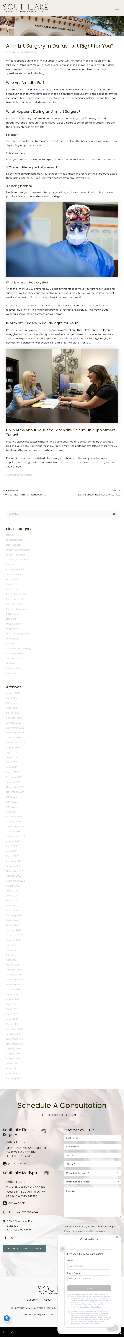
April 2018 (11, 1073)
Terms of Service (90, 1231)
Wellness (11, 673)
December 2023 (15, 826)
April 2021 (11, 959)
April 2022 (12, 905)
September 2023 (15, 836)
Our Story (32, 1299)
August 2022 (13, 885)
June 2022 (12, 895)
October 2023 (13, 831)
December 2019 (15, 1039)
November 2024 (15, 792)
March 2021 (12, 964)
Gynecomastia (14, 574)
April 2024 (12, 811)
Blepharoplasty (14, 540)
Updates (11, 663)
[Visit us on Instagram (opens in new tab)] (11, 1237)
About (48, 1299)
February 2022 (14, 915)
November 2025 (15, 732)
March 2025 (12, 772)
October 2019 (13, 1048)
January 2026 (13, 722)
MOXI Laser (12, 614)
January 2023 (13, 866)
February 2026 (14, 717)
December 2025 (15, 727)
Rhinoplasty (12, 638)
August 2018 (13, 1058)
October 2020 (14, 989)
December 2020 (15, 979)
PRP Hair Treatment (17, 633)
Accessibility (48, 1314)
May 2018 (11, 1068)
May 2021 (11, 955)
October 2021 (13, 930)
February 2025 (14, 777)
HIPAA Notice (32, 1314)
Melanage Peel (14, 599)
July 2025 (11, 752)
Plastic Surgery (14, 623)
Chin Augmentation (17, 559)
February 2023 (14, 861)
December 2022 (15, 871)
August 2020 (13, 999)
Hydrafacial (12, 579)
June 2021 (11, 950)
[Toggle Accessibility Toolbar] (6, 1318)
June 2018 (11, 1063)
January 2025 (13, 782)
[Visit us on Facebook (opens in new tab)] (5, 1237)
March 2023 (12, 856)
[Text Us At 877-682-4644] (20, 1212)
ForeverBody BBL (16, 569)
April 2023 (11, 851)
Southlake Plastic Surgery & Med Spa (43, 69)
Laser (9, 584)
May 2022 (11, 900)
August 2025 (13, 747)
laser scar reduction (71, 462)
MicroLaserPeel (14, 604)
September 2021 (15, 935)
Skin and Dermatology (18, 648)
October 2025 (13, 737)
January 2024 (13, 821)
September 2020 (15, 994)
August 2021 (13, 940)
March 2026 (12, 713)
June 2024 (12, 801)
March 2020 (13, 1024)
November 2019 (15, 1044)
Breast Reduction (16, 554)
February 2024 (14, 816)
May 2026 (11, 703)
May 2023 (11, 846)
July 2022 (11, 890)
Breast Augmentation (18, 549)
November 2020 (15, 984)
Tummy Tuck (13, 658)
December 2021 (15, 920)
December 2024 (15, 787)
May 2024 (11, 806)
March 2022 (12, 910)
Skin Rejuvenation (16, 653)
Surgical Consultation (19, 474)
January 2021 (13, 974)
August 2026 (13, 693)
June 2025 (12, 757)
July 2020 (11, 1004)
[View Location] (5, 1221)
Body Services (13, 544)
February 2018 (14, 1078)
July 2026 (11, 698)
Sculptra (10, 643)
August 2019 (13, 1053)
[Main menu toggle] (117, 8)
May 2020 (11, 1014)
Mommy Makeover (16, 609)
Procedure (12, 628)
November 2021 (15, 925)
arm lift (14, 118)
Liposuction (12, 589)
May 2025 (11, 762)
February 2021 (14, 969)
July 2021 (11, 945)
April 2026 (12, 708)
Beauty (10, 535)
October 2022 (13, 875)
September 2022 (15, 880)
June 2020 (12, 1009)
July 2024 (11, 796)
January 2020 (13, 1034)
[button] (24, 1248)
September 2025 (15, 742)
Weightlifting (13, 668)
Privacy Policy (71, 1231)
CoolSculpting (95, 462)
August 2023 (13, 841)
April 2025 (11, 767)
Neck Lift (11, 618)
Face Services (13, 564)
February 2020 (14, 1029)
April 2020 (12, 1019)
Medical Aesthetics (16, 594)
